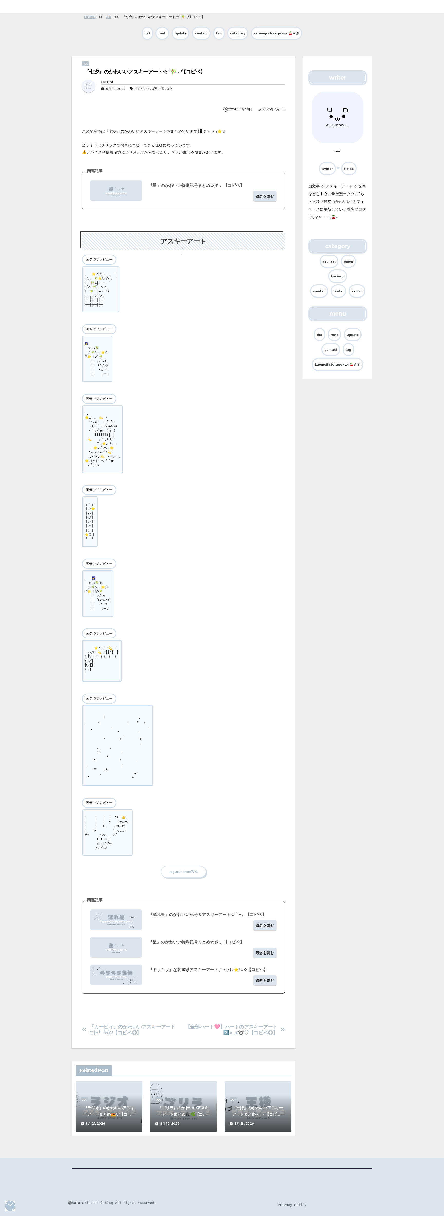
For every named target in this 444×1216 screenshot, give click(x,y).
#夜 (155, 88)
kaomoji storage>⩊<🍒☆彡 (276, 33)
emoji (348, 261)
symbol (319, 291)
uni (110, 82)
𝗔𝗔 (86, 63)
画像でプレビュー (99, 259)
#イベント (142, 88)
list (147, 33)
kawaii (357, 291)
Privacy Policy (292, 1205)
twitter (327, 169)
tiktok (349, 169)
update (180, 33)
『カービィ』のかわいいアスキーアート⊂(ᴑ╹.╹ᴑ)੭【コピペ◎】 (132, 1030)
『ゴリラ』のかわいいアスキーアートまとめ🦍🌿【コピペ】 (183, 1114)
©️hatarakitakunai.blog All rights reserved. (112, 1203)
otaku (338, 291)
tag (219, 33)
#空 (169, 88)
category (237, 33)
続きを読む (265, 196)
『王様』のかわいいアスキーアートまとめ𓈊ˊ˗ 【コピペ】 (257, 1114)
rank (162, 33)
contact (201, 33)
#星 (162, 88)
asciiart (329, 261)
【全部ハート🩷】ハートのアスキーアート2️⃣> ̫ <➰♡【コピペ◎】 (232, 1030)
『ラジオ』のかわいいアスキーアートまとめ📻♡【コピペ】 (109, 1114)
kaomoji (337, 276)
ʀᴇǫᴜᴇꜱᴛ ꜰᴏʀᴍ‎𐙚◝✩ (183, 872)
